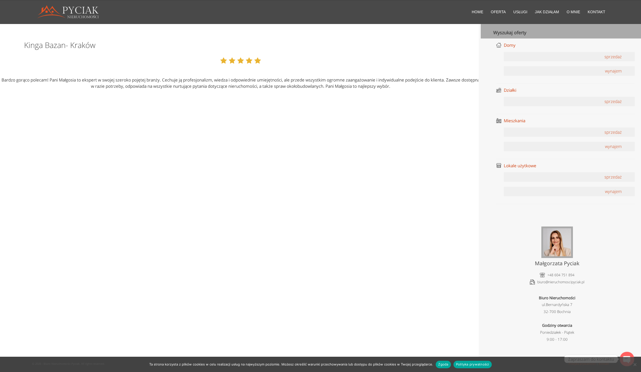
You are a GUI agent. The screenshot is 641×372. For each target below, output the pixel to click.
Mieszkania (514, 121)
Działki (510, 90)
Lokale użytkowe (520, 165)
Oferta (498, 12)
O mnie (573, 12)
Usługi (520, 12)
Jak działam (547, 12)
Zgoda (443, 364)
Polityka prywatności (472, 364)
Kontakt (596, 12)
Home (477, 12)
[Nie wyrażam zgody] (634, 364)
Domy (510, 45)
